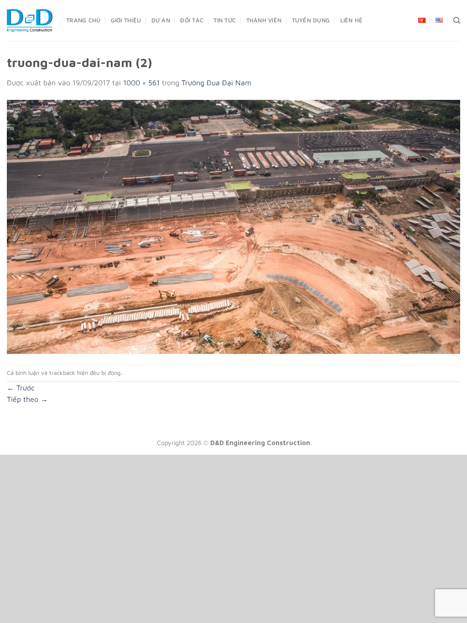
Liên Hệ (351, 20)
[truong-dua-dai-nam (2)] (233, 226)
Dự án (160, 20)
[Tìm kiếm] (456, 20)
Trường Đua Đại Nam (216, 82)
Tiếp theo (27, 399)
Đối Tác (191, 20)
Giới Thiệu (126, 20)
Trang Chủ (83, 20)
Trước (21, 388)
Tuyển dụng (311, 20)
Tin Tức (224, 20)
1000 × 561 (141, 82)
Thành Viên (264, 20)
